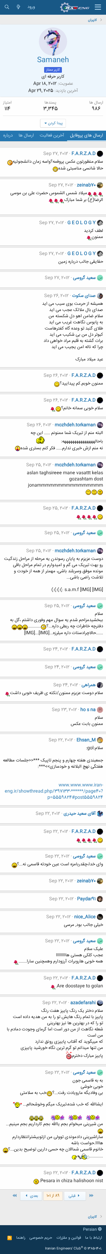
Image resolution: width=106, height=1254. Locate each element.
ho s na (88, 710)
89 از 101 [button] (53, 1196)
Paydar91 (86, 899)
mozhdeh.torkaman (75, 425)
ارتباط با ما (93, 1238)
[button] (98, 7)
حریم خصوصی (40, 1238)
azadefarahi (83, 1003)
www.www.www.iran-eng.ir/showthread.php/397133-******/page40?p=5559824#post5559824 (54, 791)
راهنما (20, 1238)
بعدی (33, 1196)
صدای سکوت (84, 296)
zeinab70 (86, 185)
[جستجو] (7, 7)
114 (7, 109)
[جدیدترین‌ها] (18, 7)
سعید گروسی (84, 278)
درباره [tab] (8, 135)
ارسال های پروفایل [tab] (86, 135)
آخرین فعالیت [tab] (52, 135)
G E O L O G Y (81, 223)
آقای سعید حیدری (80, 813)
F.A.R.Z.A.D (84, 153)
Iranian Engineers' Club (73, 1248)
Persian (90, 1229)
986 (96, 109)
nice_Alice (85, 917)
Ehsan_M (86, 740)
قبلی (73, 1196)
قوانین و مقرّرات (69, 1238)
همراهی (89, 685)
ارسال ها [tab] (26, 135)
